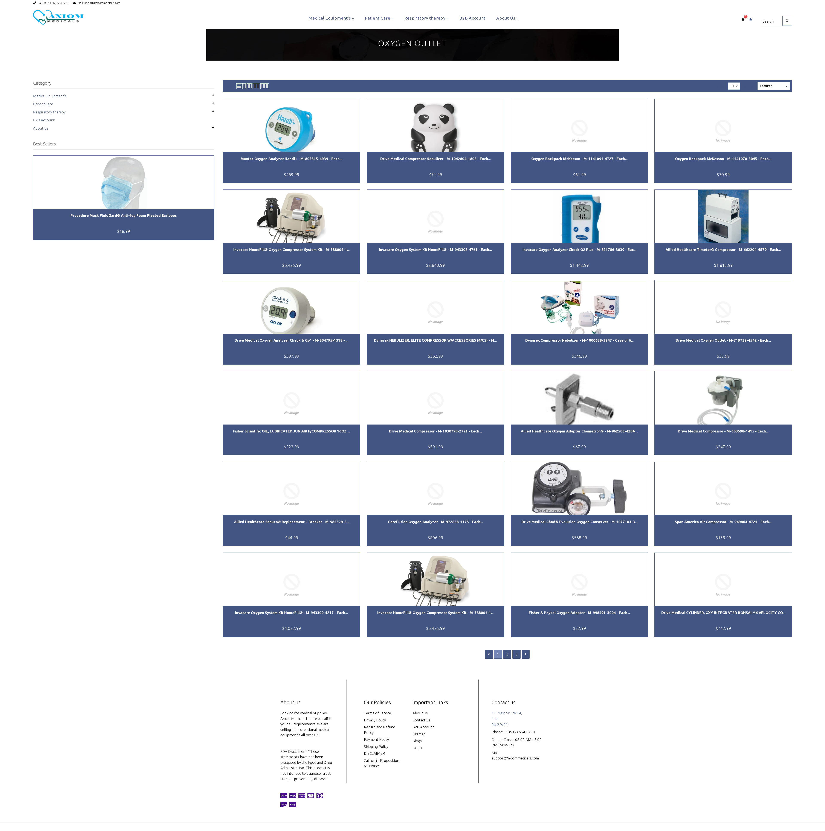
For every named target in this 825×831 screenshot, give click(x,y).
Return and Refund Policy (379, 730)
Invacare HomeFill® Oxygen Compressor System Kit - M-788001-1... (435, 613)
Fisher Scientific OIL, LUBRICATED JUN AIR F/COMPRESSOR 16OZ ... (291, 431)
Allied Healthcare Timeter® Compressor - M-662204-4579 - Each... (723, 249)
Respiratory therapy (425, 18)
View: (230, 86)
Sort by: (749, 86)
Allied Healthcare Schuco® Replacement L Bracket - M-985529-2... (291, 522)
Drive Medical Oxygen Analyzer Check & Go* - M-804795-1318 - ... (291, 340)
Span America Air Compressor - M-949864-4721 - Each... (723, 522)
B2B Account (472, 18)
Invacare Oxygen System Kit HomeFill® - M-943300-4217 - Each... (291, 613)
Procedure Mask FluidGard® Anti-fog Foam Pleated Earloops (123, 215)
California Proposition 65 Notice (381, 763)
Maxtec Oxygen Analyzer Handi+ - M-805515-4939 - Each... (291, 159)
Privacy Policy (375, 720)
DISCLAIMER (374, 753)
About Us (506, 18)
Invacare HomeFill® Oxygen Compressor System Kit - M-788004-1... (291, 249)
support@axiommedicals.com (101, 2)
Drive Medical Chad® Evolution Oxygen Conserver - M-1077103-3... (579, 522)
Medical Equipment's (330, 18)
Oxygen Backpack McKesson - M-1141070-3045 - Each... (723, 159)
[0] (743, 19)
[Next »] (526, 654)
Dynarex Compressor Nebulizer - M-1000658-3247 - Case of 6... (579, 340)
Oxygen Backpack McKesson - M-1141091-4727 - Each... (579, 159)
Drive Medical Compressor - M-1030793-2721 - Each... (435, 431)
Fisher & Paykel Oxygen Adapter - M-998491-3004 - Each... (579, 613)
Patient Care (378, 18)
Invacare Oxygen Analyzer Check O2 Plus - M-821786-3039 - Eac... (579, 249)
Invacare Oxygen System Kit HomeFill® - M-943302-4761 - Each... (435, 249)
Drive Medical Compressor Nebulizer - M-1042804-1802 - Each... (435, 159)
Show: (721, 86)
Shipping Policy (376, 746)
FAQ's (417, 748)
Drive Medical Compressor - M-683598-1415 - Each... (723, 431)
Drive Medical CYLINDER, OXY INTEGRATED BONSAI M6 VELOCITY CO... (723, 613)
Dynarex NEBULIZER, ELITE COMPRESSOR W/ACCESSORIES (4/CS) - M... (435, 340)
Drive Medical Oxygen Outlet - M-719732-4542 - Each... (723, 340)
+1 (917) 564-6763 (519, 732)
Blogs (417, 741)
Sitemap (418, 734)
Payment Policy (376, 739)
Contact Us (421, 720)
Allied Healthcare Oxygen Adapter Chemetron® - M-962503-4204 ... (579, 431)
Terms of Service (377, 713)
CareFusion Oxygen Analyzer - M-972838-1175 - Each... (435, 522)
